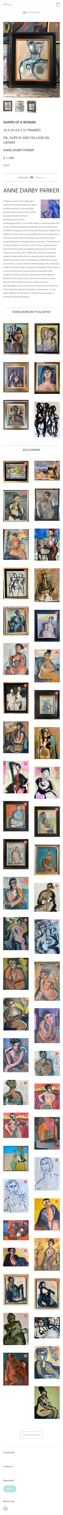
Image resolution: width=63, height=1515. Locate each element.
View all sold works (31, 1435)
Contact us (39, 177)
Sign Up (9, 1489)
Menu (9, 5)
